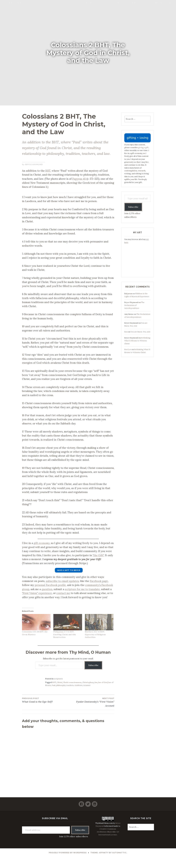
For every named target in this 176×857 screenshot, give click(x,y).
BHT (133, 3)
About (88, 3)
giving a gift (143, 147)
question (47, 589)
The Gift (158, 3)
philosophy (60, 685)
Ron (126, 332)
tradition (78, 685)
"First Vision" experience (37, 593)
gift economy (42, 543)
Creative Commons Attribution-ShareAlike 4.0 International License (108, 832)
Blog (120, 3)
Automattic (119, 853)
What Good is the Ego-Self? (37, 700)
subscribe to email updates (62, 581)
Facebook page (99, 581)
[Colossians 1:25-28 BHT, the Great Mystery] (36, 622)
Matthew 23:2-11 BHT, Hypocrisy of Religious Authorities (95, 634)
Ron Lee (127, 349)
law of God (103, 682)
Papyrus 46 (79, 178)
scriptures (58, 679)
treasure (86, 685)
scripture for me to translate (82, 589)
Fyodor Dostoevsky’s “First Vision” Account (95, 702)
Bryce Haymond (34, 164)
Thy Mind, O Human (14, 3)
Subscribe (93, 665)
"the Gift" (98, 555)
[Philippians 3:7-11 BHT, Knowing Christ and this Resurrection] (67, 622)
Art (170, 3)
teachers (70, 685)
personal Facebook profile (50, 585)
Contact (104, 3)
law (96, 682)
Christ (59, 682)
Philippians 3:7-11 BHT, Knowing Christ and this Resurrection (64, 634)
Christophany (88, 682)
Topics (145, 3)
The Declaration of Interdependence (134, 305)
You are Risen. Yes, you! (140, 332)
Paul (53, 685)
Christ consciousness (72, 682)
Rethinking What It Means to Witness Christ (137, 341)
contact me (63, 593)
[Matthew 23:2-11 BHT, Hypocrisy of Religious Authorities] (99, 622)
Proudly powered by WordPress (68, 853)
